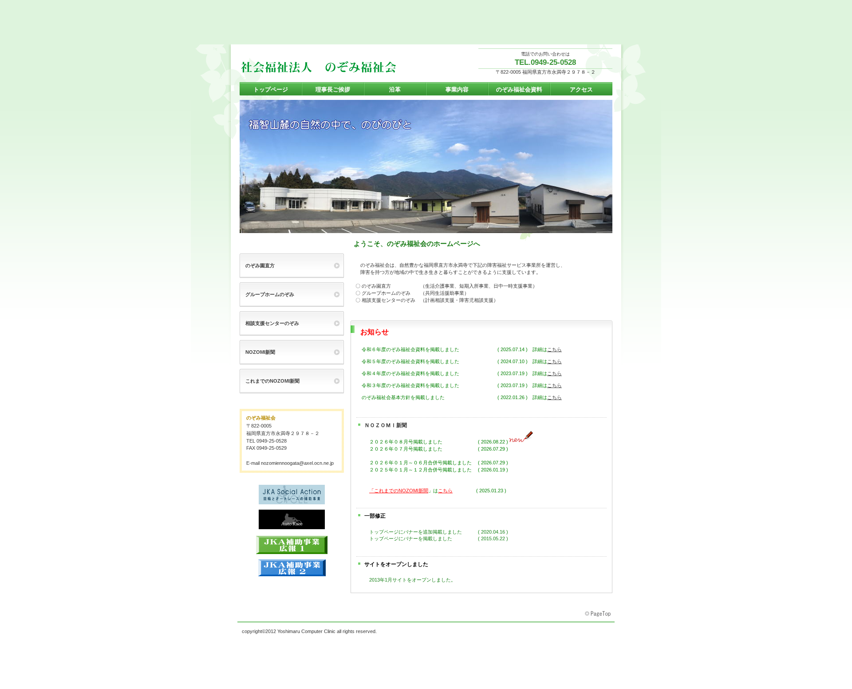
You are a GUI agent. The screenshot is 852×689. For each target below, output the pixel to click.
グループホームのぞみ (269, 294)
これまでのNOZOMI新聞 (272, 381)
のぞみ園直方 (260, 265)
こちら (554, 349)
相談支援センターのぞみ (272, 323)
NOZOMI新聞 (260, 352)
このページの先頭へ (598, 614)
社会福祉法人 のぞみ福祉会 (328, 67)
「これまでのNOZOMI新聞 (398, 490)
